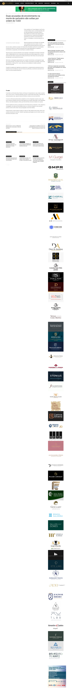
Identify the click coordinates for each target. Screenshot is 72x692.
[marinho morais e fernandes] (56, 400)
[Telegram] (22, 25)
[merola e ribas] (56, 539)
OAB (36, 3)
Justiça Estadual (14, 13)
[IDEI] (57, 591)
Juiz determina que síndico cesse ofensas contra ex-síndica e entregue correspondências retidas (25, 159)
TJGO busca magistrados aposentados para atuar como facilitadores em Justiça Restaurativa (57, 67)
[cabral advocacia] (56, 202)
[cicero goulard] (56, 510)
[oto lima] (56, 569)
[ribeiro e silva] (56, 103)
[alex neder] (56, 500)
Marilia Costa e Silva (51, 54)
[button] (68, 3)
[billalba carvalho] (56, 480)
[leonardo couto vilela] (56, 271)
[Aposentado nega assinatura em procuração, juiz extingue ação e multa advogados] (12, 153)
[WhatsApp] (15, 25)
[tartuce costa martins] (56, 321)
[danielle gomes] (56, 281)
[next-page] (8, 164)
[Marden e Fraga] (56, 371)
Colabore (25, 0)
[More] (25, 25)
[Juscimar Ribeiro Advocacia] (56, 601)
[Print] (20, 25)
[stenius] (56, 381)
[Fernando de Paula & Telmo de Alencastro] (56, 331)
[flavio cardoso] (56, 490)
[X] (69, 1)
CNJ (58, 3)
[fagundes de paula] (56, 341)
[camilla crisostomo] (56, 450)
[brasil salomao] (56, 519)
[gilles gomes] (56, 529)
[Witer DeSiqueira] (56, 132)
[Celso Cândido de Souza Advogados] (56, 410)
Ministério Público (29, 3)
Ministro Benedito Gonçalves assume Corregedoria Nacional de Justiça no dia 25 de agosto (56, 52)
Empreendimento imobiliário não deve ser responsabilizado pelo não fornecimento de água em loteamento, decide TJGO (37, 127)
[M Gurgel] (56, 162)
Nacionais (53, 3)
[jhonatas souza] (56, 361)
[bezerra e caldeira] (56, 351)
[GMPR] (56, 172)
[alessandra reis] (56, 460)
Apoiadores (21, 0)
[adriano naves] (56, 579)
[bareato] (56, 152)
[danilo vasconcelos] (56, 113)
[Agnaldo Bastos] (56, 212)
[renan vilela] (56, 241)
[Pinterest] (12, 25)
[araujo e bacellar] (56, 549)
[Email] (17, 25)
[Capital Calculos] (56, 559)
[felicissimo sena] (56, 390)
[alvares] (56, 650)
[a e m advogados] (56, 222)
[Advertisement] (25, 80)
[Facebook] (65, 1)
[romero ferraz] (56, 640)
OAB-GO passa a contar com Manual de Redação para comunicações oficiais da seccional (13, 127)
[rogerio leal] (56, 182)
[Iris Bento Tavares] (56, 93)
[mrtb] (56, 440)
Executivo (40, 3)
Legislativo (47, 3)
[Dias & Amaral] (56, 252)
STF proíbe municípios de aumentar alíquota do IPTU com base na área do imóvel (56, 44)
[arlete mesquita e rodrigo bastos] (56, 301)
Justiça (22, 3)
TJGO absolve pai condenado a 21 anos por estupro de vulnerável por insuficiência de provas (25, 144)
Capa (14, 0)
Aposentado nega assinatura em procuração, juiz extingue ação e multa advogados (11, 159)
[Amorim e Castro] (56, 630)
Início (7, 13)
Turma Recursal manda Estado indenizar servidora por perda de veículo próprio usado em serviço (38, 144)
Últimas (33, 0)
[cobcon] (56, 232)
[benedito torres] (56, 660)
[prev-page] (6, 164)
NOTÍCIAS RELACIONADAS (11, 132)
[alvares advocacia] (56, 420)
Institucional (17, 0)
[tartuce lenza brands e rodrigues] (56, 620)
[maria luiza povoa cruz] (56, 262)
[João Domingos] (56, 291)
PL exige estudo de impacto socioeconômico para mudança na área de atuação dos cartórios (56, 75)
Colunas (17, 3)
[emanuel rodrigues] (56, 122)
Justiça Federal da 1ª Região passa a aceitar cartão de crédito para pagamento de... (56, 59)
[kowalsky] (56, 611)
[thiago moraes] (56, 470)
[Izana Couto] (56, 311)
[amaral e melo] (56, 430)
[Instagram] (67, 1)
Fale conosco (30, 0)
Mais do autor (19, 132)
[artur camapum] (56, 142)
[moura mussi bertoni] (56, 192)
